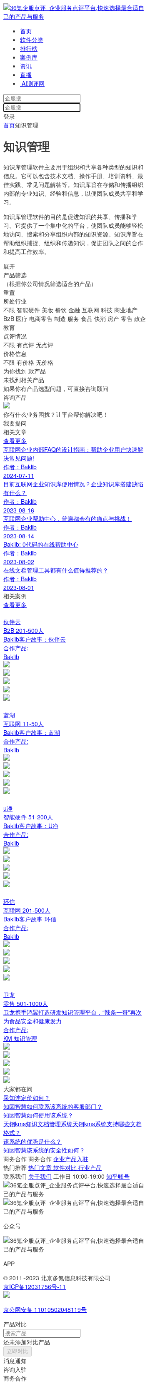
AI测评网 (32, 83)
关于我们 (40, 1176)
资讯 (26, 66)
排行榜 (29, 48)
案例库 (29, 57)
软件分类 (31, 39)
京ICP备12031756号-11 (34, 1286)
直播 (26, 74)
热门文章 (40, 1167)
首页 (26, 31)
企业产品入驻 (70, 1159)
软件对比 (65, 1167)
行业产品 (90, 1167)
